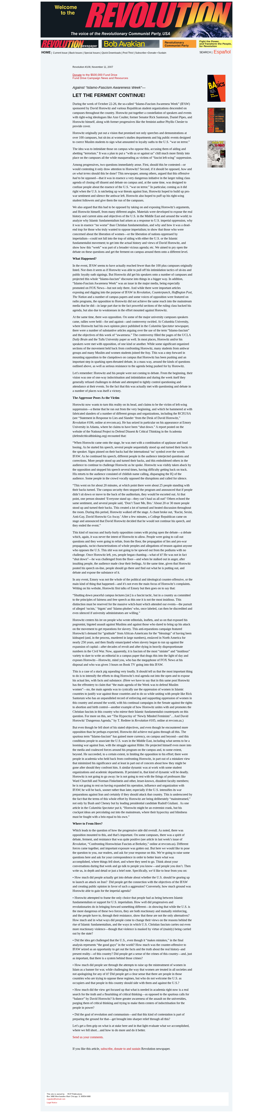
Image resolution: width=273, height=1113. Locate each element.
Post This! (128, 52)
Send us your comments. (88, 1037)
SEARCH (205, 52)
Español (222, 51)
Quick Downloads (111, 52)
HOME (46, 52)
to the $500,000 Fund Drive (95, 74)
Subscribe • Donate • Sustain (150, 52)
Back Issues (75, 52)
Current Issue (60, 52)
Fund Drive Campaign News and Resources (100, 78)
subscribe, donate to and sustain (120, 1048)
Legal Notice (52, 1103)
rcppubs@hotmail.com (56, 1099)
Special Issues (92, 52)
